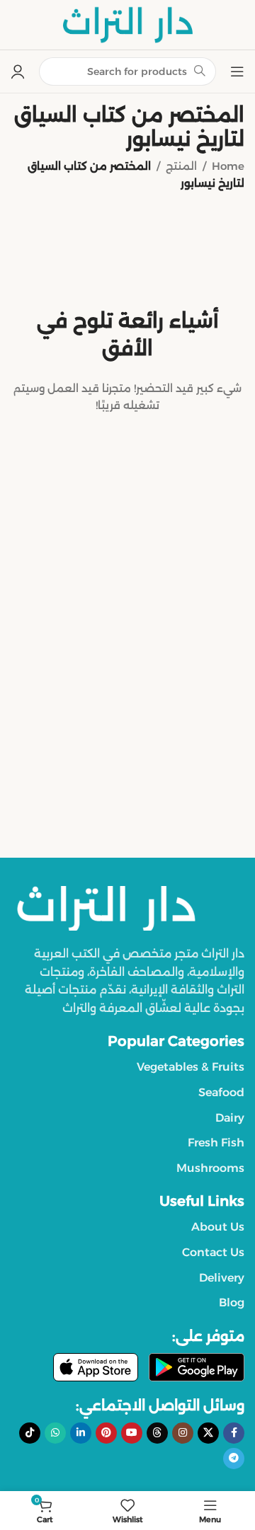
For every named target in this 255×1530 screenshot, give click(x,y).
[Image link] (106, 907)
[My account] (18, 71)
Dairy (229, 1118)
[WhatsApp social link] (55, 1433)
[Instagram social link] (182, 1433)
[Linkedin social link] (80, 1433)
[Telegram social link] (233, 1458)
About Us (217, 1226)
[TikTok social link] (29, 1433)
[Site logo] (127, 23)
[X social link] (208, 1433)
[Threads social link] (157, 1433)
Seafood (221, 1092)
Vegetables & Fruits (190, 1067)
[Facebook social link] (233, 1433)
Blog (231, 1302)
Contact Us (213, 1252)
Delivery (221, 1277)
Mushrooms (210, 1168)
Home (228, 166)
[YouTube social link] (131, 1433)
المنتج (181, 166)
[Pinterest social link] (106, 1433)
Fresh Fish (216, 1142)
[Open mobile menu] (237, 71)
